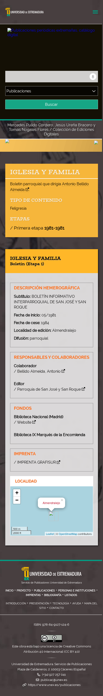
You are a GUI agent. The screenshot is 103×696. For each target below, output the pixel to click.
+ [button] (16, 493)
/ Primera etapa (37, 227)
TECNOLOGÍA (60, 603)
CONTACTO (56, 608)
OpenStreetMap (68, 534)
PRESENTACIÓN (39, 603)
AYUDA (76, 603)
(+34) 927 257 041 (54, 674)
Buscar (51, 104)
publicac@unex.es (54, 680)
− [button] (16, 500)
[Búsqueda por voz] (93, 76)
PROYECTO (24, 590)
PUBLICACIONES (44, 590)
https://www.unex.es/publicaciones (54, 685)
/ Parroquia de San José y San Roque (47, 389)
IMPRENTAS (33, 595)
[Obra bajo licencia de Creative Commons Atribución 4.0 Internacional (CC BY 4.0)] (51, 641)
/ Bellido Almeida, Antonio (37, 371)
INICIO (9, 590)
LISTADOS (71, 595)
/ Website (22, 422)
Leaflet (50, 534)
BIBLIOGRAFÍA (52, 595)
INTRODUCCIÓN (16, 603)
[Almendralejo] (52, 516)
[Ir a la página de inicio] (44, 31)
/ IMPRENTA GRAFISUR (35, 462)
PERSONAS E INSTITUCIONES (76, 590)
